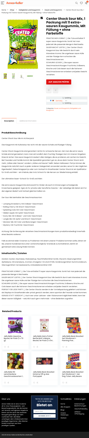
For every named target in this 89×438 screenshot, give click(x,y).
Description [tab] (9, 121)
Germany (59, 101)
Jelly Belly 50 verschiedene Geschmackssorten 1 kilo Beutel (13, 375)
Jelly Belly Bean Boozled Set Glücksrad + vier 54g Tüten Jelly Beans (72, 374)
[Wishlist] (81, 3)
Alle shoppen (65, 407)
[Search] (76, 3)
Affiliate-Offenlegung (79, 413)
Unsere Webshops (64, 414)
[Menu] (2, 3)
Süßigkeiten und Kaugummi (29, 10)
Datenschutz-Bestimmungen (80, 405)
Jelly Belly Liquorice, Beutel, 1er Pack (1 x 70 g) (13, 338)
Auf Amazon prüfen (59, 82)
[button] (42, 18)
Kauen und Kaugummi (53, 10)
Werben (64, 418)
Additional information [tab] (28, 121)
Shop (12, 10)
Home (4, 10)
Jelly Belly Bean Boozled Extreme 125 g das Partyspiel (43, 374)
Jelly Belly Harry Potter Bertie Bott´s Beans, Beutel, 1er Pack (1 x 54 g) (43, 339)
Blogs (62, 410)
